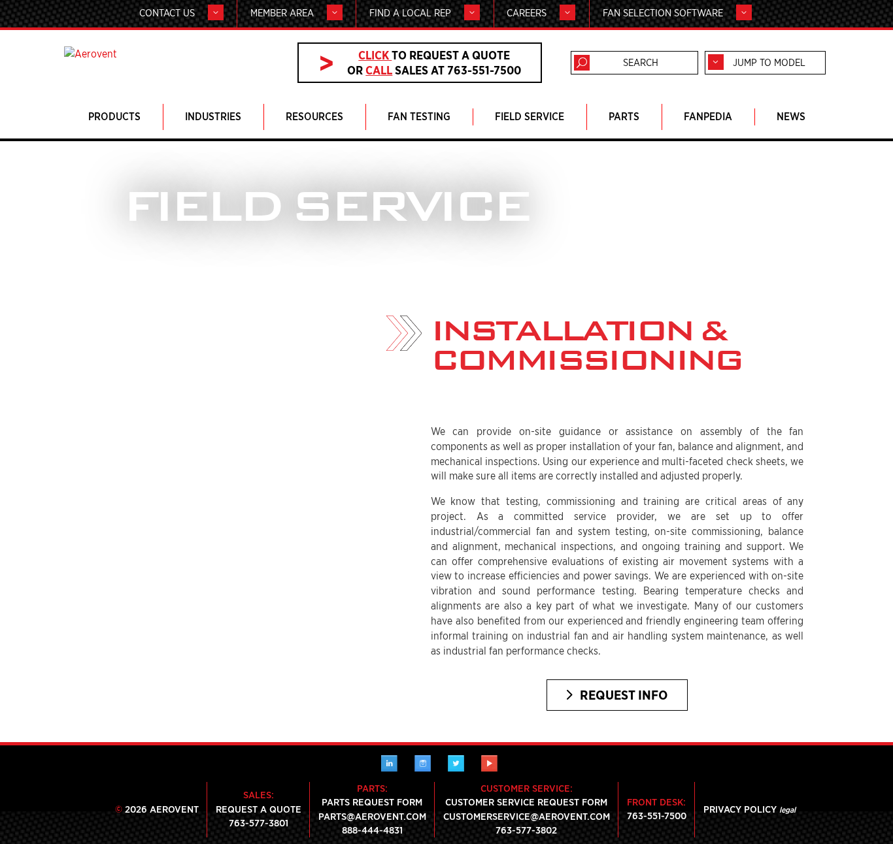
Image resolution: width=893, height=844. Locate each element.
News (791, 116)
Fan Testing (419, 116)
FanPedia (708, 116)
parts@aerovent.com (372, 816)
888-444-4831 (372, 830)
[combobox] (765, 63)
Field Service (529, 116)
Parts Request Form (372, 802)
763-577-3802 (526, 830)
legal (787, 810)
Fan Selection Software (663, 13)
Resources (314, 116)
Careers (527, 13)
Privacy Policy (740, 809)
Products (114, 116)
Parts (624, 116)
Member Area (282, 13)
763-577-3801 (258, 823)
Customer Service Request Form (526, 802)
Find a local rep (410, 13)
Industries (213, 116)
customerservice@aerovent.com (526, 816)
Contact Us (167, 13)
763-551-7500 (656, 816)
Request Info (623, 695)
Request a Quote (258, 809)
